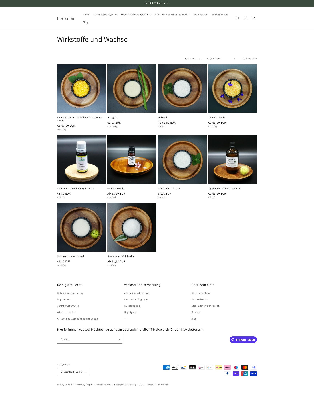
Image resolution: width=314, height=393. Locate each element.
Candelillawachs (217, 117)
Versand (151, 384)
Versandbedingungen (136, 299)
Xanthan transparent (169, 188)
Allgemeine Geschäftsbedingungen (77, 318)
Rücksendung (132, 305)
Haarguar (112, 117)
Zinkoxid (162, 117)
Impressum (63, 299)
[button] (105, 14)
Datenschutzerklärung (70, 293)
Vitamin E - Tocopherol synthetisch (75, 188)
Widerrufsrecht (66, 312)
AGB (141, 384)
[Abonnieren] (118, 339)
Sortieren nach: (193, 58)
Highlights (130, 312)
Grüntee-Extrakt (115, 188)
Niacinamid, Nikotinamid (70, 256)
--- (125, 318)
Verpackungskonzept (136, 293)
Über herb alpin (200, 293)
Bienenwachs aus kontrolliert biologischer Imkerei (79, 119)
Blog (194, 318)
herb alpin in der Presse (205, 305)
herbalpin (69, 384)
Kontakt (196, 312)
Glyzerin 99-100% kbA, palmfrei (224, 188)
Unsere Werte (199, 299)
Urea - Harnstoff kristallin (120, 256)
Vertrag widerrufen (68, 305)
